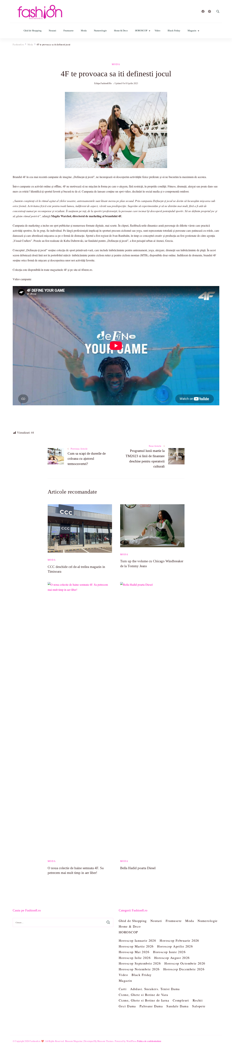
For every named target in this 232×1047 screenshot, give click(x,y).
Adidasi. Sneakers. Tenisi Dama (155, 989)
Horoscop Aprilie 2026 (175, 946)
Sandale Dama (177, 1006)
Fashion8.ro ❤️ (37, 1041)
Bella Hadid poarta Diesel (138, 868)
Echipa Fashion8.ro (103, 83)
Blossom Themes (105, 1041)
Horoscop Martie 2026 (136, 946)
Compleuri (181, 1000)
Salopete (198, 1006)
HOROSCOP (141, 30)
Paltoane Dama (151, 1006)
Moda (84, 30)
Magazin (192, 30)
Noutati (52, 30)
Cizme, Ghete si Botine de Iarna (144, 1000)
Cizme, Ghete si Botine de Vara (143, 994)
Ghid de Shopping (33, 30)
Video (157, 30)
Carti (123, 989)
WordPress (131, 1041)
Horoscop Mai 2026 (134, 952)
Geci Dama (127, 1006)
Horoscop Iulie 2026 (135, 957)
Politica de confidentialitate (149, 1041)
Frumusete (68, 30)
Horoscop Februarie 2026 (179, 940)
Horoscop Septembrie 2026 (140, 963)
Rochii (198, 1000)
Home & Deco (121, 30)
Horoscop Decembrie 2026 (184, 969)
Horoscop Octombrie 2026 (184, 963)
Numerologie (100, 30)
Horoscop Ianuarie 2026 (137, 940)
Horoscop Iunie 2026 (169, 952)
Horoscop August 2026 (172, 957)
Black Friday (174, 30)
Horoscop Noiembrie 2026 (139, 969)
